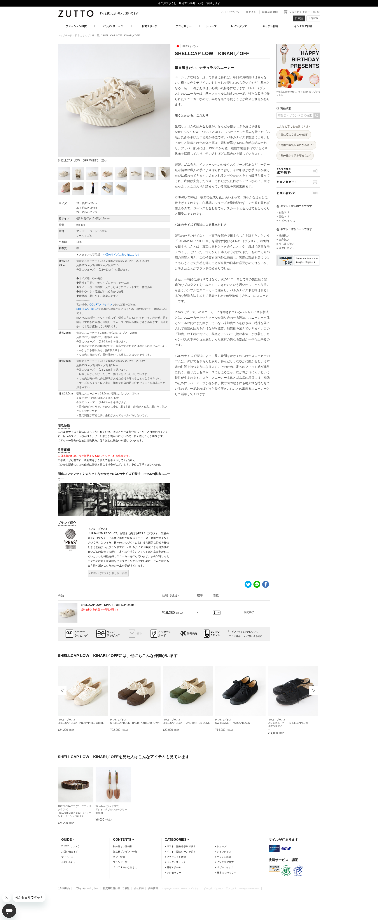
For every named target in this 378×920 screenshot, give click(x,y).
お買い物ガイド (298, 181)
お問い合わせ (298, 193)
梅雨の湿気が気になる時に (296, 145)
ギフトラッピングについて (245, 631)
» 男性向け (282, 216)
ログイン (251, 12)
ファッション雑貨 (76, 26)
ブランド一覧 (120, 862)
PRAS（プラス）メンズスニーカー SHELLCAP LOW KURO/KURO (288, 722)
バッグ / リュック (113, 26)
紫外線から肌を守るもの (295, 155)
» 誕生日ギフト (285, 248)
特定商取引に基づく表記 (116, 888)
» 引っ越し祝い (285, 243)
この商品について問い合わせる (247, 636)
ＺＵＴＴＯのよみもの (125, 867)
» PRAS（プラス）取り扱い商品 (108, 573)
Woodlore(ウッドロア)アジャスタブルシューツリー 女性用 (112, 809)
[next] (313, 690)
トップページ (65, 35)
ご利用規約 (64, 888)
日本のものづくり (84, 35)
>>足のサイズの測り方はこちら (121, 254)
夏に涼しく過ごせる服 (294, 134)
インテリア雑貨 (303, 26)
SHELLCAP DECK (87, 309)
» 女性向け (282, 212)
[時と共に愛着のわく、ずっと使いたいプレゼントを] (298, 43)
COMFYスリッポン (100, 304)
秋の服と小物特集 (122, 846)
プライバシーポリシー (86, 888)
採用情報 (153, 888)
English (313, 18)
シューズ (211, 26)
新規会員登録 (270, 12)
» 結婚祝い (282, 235)
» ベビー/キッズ (285, 220)
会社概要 (139, 888)
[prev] (62, 690)
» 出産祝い (282, 239)
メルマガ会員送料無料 (298, 170)
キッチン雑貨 (270, 26)
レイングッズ (239, 26)
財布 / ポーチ (149, 26)
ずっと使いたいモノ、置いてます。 (120, 13)
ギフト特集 (119, 857)
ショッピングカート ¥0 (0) (304, 12)
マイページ (67, 857)
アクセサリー (184, 26)
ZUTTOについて (230, 12)
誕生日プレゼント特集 (125, 851)
